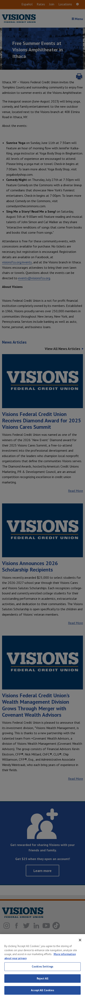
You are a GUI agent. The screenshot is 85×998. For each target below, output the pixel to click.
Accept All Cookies (42, 990)
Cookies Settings (42, 966)
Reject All (42, 978)
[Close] (80, 940)
